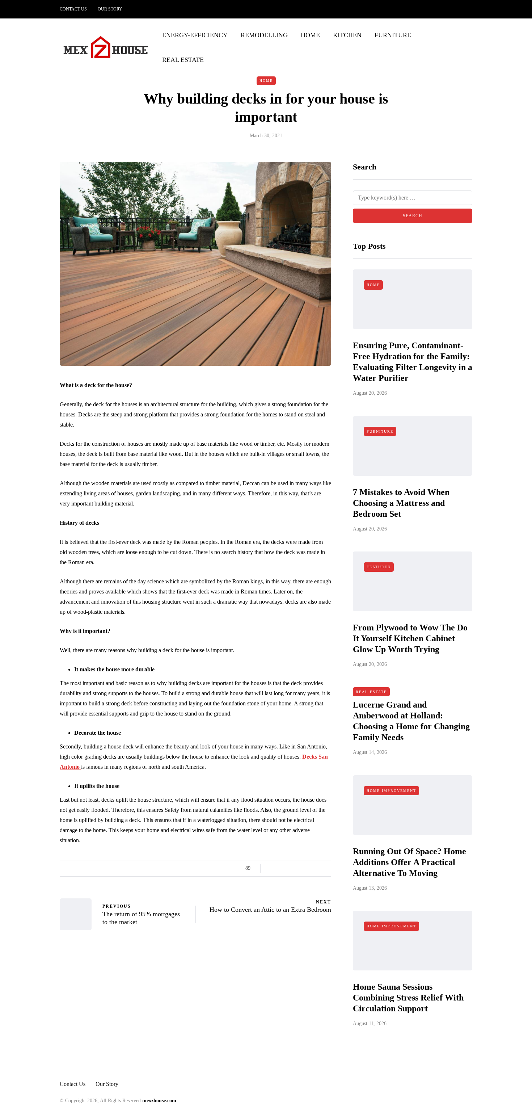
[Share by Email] (326, 868)
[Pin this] (308, 868)
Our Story (110, 9)
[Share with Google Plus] (290, 868)
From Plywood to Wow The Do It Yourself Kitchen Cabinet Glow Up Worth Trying (410, 638)
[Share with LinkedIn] (299, 868)
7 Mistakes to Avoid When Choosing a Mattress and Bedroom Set (401, 503)
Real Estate (183, 59)
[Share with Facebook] (272, 868)
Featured (379, 567)
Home (310, 35)
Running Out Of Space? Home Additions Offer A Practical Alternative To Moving (409, 862)
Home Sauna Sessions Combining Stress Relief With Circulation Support (408, 997)
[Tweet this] (281, 868)
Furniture (393, 35)
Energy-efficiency (195, 35)
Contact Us (73, 9)
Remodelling (264, 35)
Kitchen (347, 35)
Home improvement (391, 791)
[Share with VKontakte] (317, 868)
